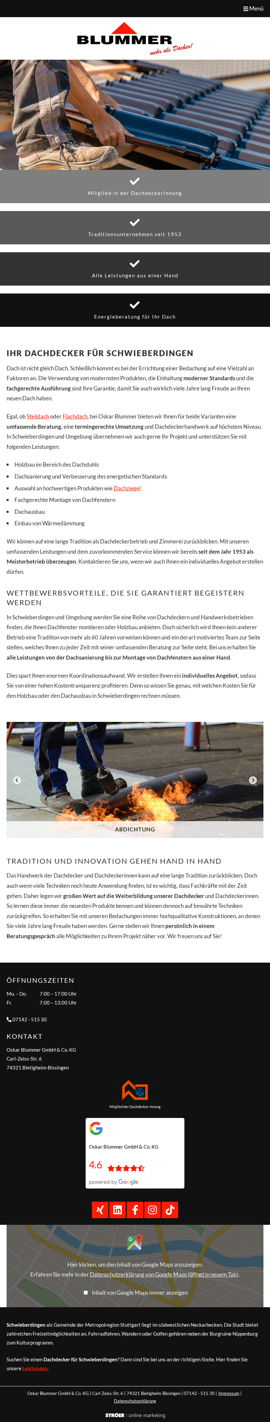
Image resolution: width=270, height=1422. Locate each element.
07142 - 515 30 (30, 1019)
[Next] (253, 780)
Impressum (228, 1393)
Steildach (38, 416)
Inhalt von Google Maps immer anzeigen (140, 1292)
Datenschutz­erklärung (135, 1401)
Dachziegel (127, 488)
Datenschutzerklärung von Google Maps (164, 1274)
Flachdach (75, 416)
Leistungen (34, 1368)
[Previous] (17, 780)
